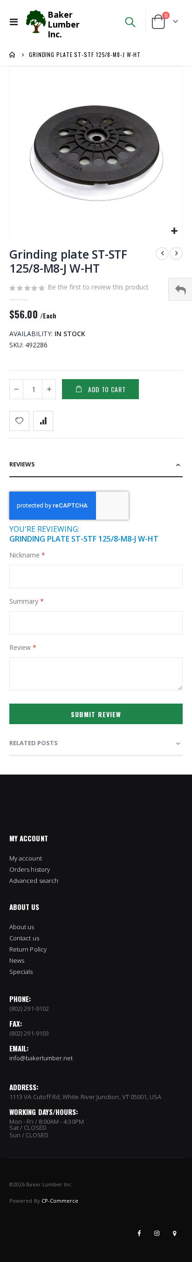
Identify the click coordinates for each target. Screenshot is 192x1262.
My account (25, 858)
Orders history (29, 869)
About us (21, 927)
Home (12, 54)
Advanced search (33, 880)
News (16, 960)
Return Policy (28, 949)
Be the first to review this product (98, 286)
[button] (174, 231)
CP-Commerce (60, 1200)
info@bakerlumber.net (41, 1058)
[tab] (96, 464)
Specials (21, 971)
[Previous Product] (162, 253)
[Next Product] (176, 253)
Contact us (24, 938)
